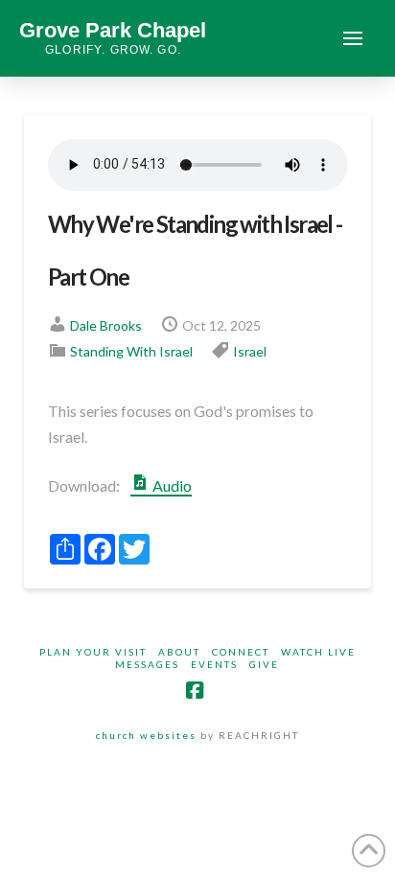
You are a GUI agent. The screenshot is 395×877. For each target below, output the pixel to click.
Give (264, 664)
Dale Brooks (106, 325)
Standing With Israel (131, 351)
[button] (353, 38)
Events (214, 664)
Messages (147, 664)
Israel (250, 351)
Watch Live (318, 652)
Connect (240, 652)
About (179, 652)
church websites (146, 735)
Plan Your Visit (93, 652)
